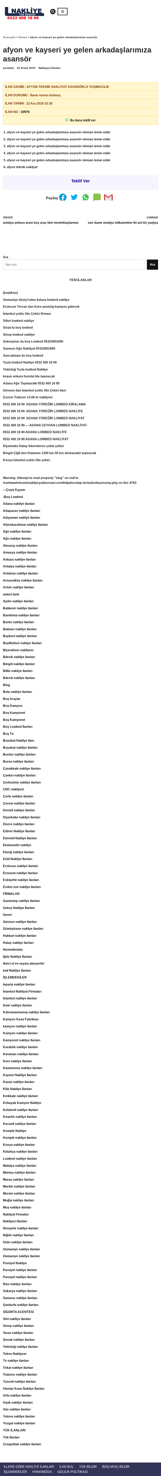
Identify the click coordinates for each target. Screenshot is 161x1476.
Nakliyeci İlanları (49, 67)
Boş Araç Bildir (116, 1466)
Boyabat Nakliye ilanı (18, 740)
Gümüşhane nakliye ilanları (23, 928)
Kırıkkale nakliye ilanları (20, 1096)
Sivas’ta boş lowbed (18, 327)
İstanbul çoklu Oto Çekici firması (27, 313)
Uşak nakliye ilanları (18, 1402)
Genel (7, 914)
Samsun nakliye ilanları (20, 1298)
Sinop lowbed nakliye (19, 334)
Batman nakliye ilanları (20, 629)
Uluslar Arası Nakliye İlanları (23, 1388)
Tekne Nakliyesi (14, 1353)
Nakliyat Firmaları (16, 1214)
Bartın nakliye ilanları (18, 622)
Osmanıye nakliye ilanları (21, 1256)
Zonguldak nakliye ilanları (22, 1444)
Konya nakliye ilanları (19, 1144)
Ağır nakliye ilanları (17, 531)
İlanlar (23, 37)
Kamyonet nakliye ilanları (21, 1040)
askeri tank (11, 594)
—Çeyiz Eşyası (14, 489)
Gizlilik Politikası (72, 1471)
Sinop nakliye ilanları (18, 1325)
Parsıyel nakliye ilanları (20, 1277)
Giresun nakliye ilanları (20, 921)
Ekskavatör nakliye (17, 845)
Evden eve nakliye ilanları (22, 887)
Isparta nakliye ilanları (19, 984)
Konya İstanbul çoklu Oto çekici (26, 460)
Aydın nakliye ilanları (18, 601)
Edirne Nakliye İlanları (19, 831)
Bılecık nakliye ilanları (19, 678)
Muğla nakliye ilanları (18, 1200)
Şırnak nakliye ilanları (19, 1339)
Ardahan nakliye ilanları (20, 573)
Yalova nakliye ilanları (19, 1416)
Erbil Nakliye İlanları (17, 859)
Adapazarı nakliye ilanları (21, 510)
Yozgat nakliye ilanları (19, 1423)
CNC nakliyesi (13, 789)
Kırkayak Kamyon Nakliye (22, 1103)
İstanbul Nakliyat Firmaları (22, 991)
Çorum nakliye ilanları (19, 803)
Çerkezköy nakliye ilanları (22, 782)
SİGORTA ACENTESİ (18, 1312)
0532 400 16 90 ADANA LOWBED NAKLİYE (35, 432)
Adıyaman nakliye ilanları (21, 517)
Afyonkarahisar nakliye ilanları (25, 524)
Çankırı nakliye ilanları (19, 775)
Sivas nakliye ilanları (18, 1332)
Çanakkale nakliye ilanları (22, 768)
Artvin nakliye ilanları (18, 587)
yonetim (8, 67)
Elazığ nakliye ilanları (18, 852)
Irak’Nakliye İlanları (17, 970)
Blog (6, 685)
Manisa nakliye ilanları (19, 1172)
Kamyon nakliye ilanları (20, 1033)
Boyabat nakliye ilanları (20, 747)
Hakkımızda (42, 1471)
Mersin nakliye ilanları (19, 1193)
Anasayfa (9, 37)
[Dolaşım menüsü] (63, 11)
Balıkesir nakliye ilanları (20, 608)
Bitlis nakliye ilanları (17, 671)
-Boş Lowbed (13, 497)
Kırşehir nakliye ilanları (20, 1116)
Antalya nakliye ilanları (19, 566)
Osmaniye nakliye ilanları (21, 1249)
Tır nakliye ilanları (16, 1360)
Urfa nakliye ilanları (17, 1395)
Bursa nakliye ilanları (18, 761)
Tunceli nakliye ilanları (19, 1381)
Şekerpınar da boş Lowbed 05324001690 (33, 341)
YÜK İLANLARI (14, 1430)
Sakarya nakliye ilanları (20, 1291)
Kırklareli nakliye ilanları (20, 1110)
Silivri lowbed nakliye (18, 320)
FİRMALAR (11, 893)
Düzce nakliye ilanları (18, 824)
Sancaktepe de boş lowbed (23, 355)
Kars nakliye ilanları (17, 1061)
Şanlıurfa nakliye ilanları (20, 1304)
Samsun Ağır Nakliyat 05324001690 (29, 348)
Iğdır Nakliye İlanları (17, 956)
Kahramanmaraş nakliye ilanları (26, 1012)
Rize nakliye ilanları (17, 1284)
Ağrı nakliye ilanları (17, 538)
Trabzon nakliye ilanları (20, 1374)
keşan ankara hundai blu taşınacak (29, 376)
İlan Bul (66, 1466)
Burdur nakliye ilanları (19, 754)
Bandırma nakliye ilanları (21, 615)
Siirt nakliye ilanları (17, 1319)
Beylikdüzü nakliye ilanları (22, 643)
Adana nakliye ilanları (19, 503)
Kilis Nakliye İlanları (17, 1089)
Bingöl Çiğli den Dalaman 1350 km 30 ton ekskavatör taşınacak (49, 453)
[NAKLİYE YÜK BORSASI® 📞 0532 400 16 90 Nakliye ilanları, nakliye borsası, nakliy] (25, 11)
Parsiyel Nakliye (15, 1263)
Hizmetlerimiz (13, 949)
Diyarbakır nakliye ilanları (21, 817)
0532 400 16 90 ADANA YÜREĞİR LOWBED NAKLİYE (43, 411)
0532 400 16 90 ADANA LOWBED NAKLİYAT (36, 439)
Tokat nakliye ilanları (18, 1367)
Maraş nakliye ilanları (18, 1179)
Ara (5, 257)
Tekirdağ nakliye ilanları (20, 1346)
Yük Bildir (88, 1466)
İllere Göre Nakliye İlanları (29, 1466)
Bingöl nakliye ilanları (19, 664)
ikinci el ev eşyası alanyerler (23, 963)
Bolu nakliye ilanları (17, 691)
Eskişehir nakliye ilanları (21, 880)
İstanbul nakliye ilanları (20, 998)
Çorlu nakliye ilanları (18, 796)
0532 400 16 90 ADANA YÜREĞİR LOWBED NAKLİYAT (44, 418)
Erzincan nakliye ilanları (20, 866)
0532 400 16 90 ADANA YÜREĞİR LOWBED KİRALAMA (44, 404)
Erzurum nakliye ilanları (20, 873)
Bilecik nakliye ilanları (19, 657)
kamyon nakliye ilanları (20, 1026)
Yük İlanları (11, 1437)
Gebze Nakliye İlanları (19, 908)
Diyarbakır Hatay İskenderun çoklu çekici (33, 446)
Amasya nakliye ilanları (20, 552)
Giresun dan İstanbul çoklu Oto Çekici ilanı (34, 390)
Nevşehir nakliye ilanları (20, 1228)
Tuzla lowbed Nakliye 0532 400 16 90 (30, 362)
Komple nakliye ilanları (20, 1137)
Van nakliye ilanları (17, 1409)
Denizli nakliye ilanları (19, 810)
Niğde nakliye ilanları (18, 1235)
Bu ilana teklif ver (82, 120)
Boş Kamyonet (14, 712)
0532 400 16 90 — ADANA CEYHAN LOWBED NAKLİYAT (45, 425)
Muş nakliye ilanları (17, 1207)
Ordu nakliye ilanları (17, 1242)
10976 (25, 112)
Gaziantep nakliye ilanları (21, 901)
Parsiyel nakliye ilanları (20, 1270)
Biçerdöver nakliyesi (18, 650)
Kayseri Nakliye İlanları (20, 1075)
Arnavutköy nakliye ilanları (22, 580)
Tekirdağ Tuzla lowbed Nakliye (25, 369)
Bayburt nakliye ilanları (20, 636)
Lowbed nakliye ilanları (20, 1158)
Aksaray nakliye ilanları (20, 545)
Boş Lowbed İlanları (17, 726)
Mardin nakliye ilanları (19, 1186)
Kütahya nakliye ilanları (20, 1151)
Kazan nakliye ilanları (18, 1082)
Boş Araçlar (11, 699)
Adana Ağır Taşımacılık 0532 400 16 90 (31, 383)
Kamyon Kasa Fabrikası (20, 1019)
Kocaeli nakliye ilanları (19, 1123)
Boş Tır (8, 733)
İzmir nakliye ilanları (17, 1005)
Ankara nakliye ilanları (19, 559)
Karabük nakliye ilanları (20, 1047)
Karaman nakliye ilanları (20, 1054)
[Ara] (53, 11)
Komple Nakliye (14, 1130)
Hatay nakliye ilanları (18, 942)
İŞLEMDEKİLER (15, 977)
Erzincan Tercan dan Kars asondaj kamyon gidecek (41, 306)
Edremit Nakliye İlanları (20, 838)
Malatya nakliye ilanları (19, 1165)
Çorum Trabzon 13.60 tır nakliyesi (27, 397)
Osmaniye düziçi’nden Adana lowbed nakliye (36, 299)
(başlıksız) (10, 292)
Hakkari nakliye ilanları (19, 935)
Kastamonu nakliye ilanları (22, 1068)
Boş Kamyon (12, 705)
